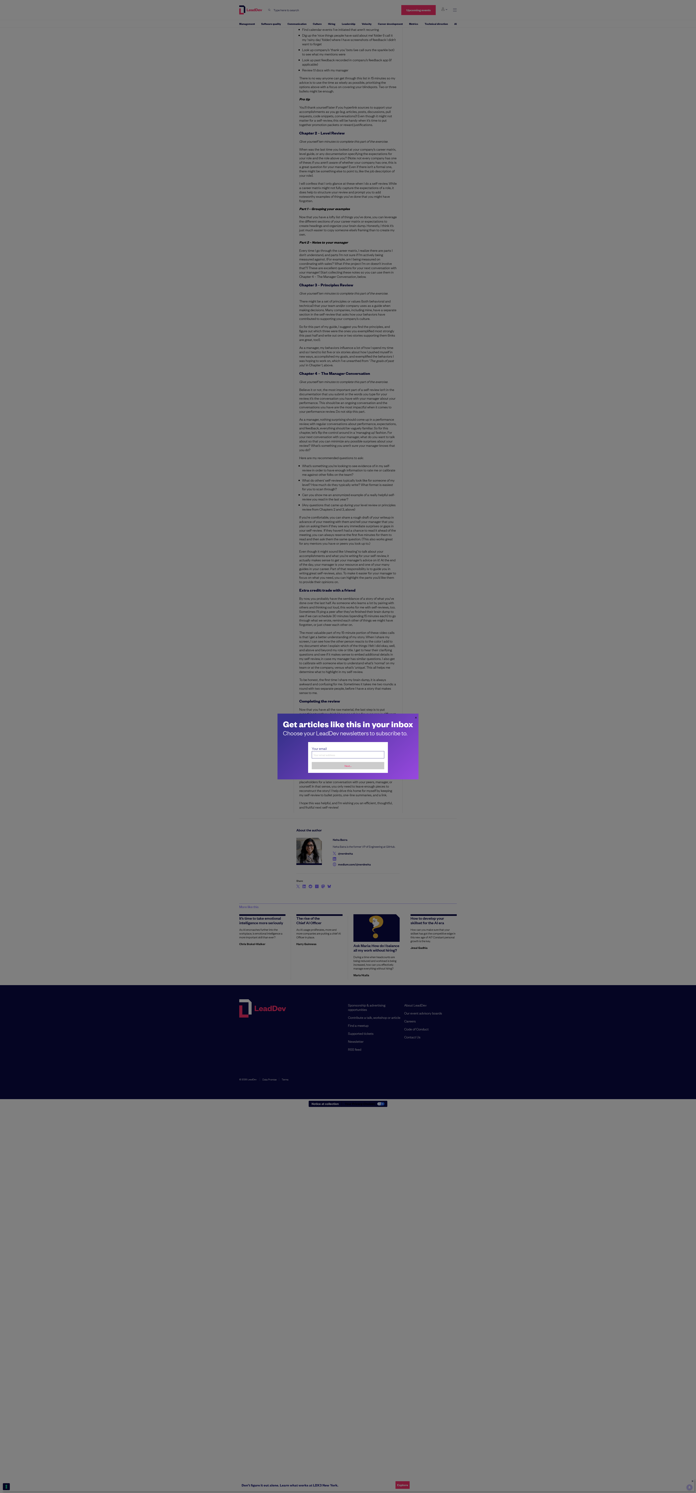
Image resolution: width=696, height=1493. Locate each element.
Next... (348, 766)
